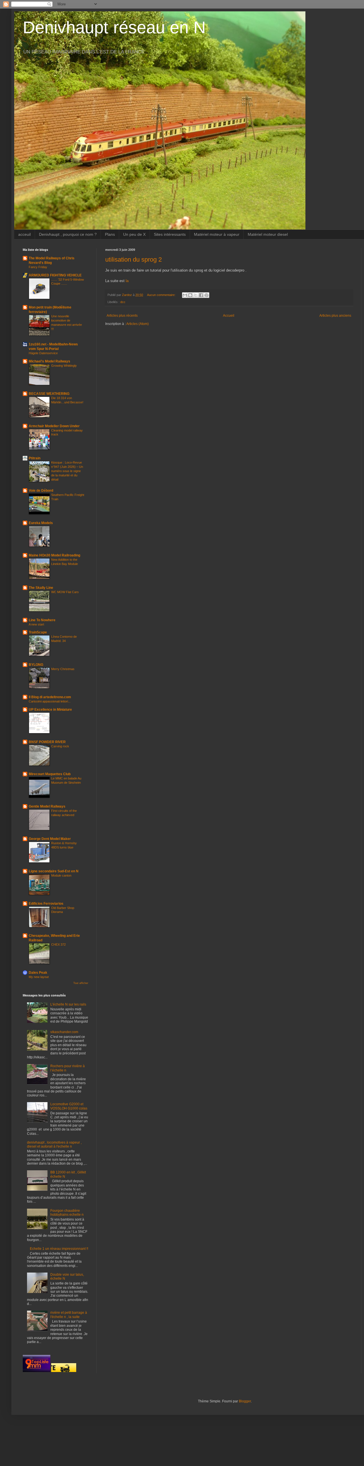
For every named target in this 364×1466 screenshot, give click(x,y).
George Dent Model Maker (50, 839)
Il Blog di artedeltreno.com (50, 697)
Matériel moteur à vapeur (216, 234)
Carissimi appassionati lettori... (50, 701)
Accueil (228, 316)
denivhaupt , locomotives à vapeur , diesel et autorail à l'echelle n (54, 1144)
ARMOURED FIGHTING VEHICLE (55, 275)
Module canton (61, 875)
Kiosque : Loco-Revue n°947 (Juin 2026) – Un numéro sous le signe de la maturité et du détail (67, 471)
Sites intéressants (170, 234)
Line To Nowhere (42, 620)
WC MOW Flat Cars (65, 592)
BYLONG (36, 665)
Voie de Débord (41, 491)
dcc (122, 302)
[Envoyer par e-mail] (185, 295)
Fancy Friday (38, 267)
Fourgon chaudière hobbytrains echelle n (67, 1213)
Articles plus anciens (335, 316)
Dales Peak (38, 973)
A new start (36, 624)
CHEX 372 (58, 944)
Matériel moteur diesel (268, 234)
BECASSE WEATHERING (49, 394)
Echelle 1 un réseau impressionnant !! (59, 1249)
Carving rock (60, 746)
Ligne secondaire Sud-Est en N (53, 871)
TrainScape (38, 632)
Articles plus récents (122, 316)
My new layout (39, 977)
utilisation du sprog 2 (133, 259)
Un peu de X (134, 234)
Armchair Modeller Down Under (54, 426)
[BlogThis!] (190, 295)
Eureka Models (41, 523)
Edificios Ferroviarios (46, 904)
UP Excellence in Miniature (50, 710)
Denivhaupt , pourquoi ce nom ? (68, 234)
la (127, 281)
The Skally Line (41, 588)
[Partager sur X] (195, 295)
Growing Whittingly (64, 365)
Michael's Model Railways (49, 361)
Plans (110, 234)
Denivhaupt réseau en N (114, 27)
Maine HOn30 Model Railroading (54, 555)
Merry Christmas (63, 669)
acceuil (24, 234)
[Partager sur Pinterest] (206, 295)
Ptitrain (34, 458)
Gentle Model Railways (47, 806)
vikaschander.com (64, 1032)
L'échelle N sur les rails (68, 1004)
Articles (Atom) (137, 324)
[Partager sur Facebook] (201, 295)
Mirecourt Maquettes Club (50, 774)
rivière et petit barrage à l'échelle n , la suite (68, 1315)
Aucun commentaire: (161, 295)
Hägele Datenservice (43, 353)
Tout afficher (80, 983)
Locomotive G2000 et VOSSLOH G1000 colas (68, 1106)
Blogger (245, 1401)
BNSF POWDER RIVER (47, 742)
